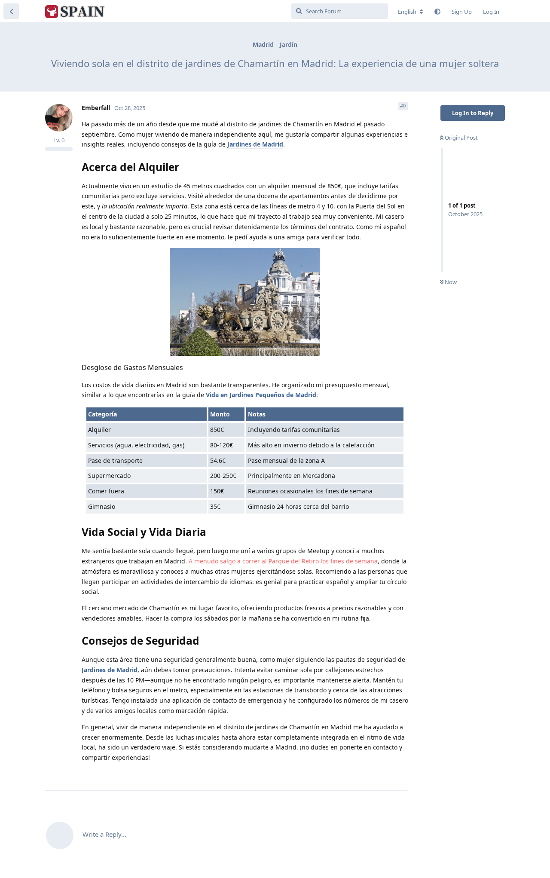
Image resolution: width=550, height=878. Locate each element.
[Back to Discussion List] (11, 11)
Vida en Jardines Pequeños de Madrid (261, 395)
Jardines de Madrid (255, 144)
